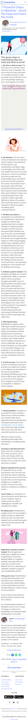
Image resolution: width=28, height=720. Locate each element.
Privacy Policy (19, 682)
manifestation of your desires (12, 425)
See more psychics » (14, 129)
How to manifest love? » (19, 660)
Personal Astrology (6, 688)
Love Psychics (5, 682)
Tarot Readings (5, 684)
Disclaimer (18, 684)
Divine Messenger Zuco (18, 22)
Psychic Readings (6, 680)
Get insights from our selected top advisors (14, 87)
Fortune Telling (5, 686)
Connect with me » (6, 31)
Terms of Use (19, 680)
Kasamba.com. (13, 708)
